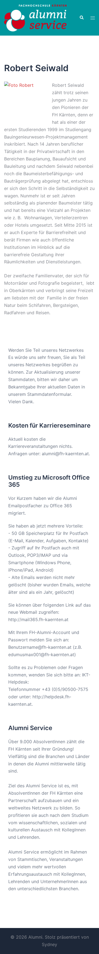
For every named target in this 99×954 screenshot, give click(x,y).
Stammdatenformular (49, 394)
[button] (81, 18)
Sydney (49, 944)
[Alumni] (35, 17)
